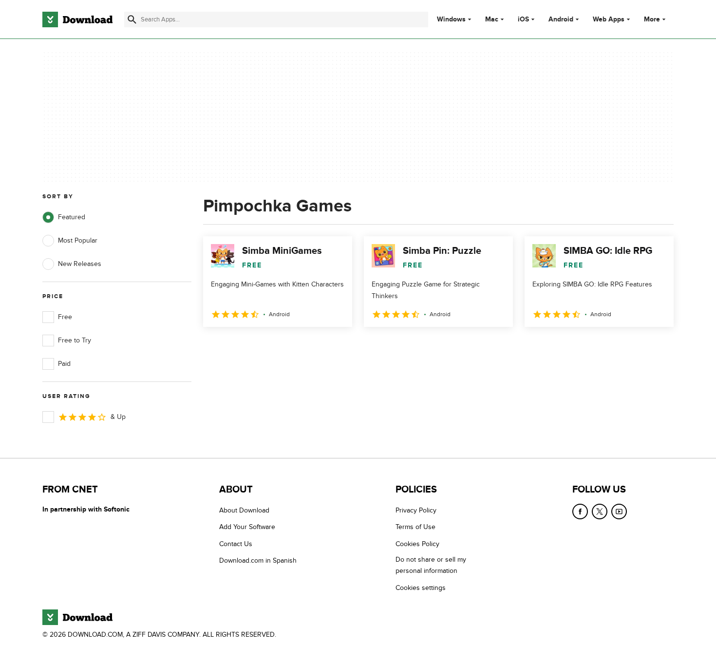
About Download (244, 510)
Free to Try (74, 340)
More (652, 19)
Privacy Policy (416, 510)
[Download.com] (77, 19)
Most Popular (77, 240)
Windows (451, 19)
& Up (118, 417)
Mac (491, 19)
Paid (64, 364)
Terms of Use (415, 527)
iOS (523, 19)
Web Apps (608, 19)
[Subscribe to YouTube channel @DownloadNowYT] (619, 511)
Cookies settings (421, 588)
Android (560, 19)
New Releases (79, 264)
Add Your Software (247, 527)
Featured (71, 217)
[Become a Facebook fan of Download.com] (580, 511)
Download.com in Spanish (258, 560)
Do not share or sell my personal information (431, 565)
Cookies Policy (417, 544)
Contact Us (235, 544)
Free (65, 317)
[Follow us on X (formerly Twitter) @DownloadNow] (599, 511)
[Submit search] (132, 19)
